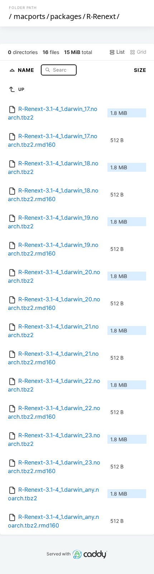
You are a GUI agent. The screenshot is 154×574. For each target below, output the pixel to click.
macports (29, 16)
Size (140, 70)
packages (66, 16)
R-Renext (101, 16)
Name (27, 70)
